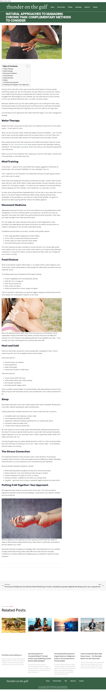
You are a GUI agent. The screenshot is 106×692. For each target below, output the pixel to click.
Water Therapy (8, 69)
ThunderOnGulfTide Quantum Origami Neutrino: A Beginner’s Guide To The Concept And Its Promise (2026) (64, 657)
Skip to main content (5, 1)
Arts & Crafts (61, 7)
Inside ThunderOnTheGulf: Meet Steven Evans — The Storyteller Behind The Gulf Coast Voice (91, 656)
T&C (66, 681)
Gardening (78, 7)
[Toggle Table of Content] (27, 66)
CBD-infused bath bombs (19, 144)
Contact (95, 7)
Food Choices (8, 75)
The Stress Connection (11, 82)
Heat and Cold (8, 78)
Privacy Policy (57, 681)
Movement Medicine (10, 73)
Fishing (70, 7)
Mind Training (8, 71)
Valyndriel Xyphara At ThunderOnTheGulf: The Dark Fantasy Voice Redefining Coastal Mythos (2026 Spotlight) (39, 657)
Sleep (5, 80)
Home (52, 7)
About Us (87, 7)
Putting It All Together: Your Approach (16, 84)
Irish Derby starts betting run (12, 655)
